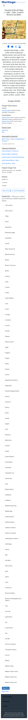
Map (3, 132)
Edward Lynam (6, 121)
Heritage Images (7, 696)
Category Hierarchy (9, 148)
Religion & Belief (6, 154)
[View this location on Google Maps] (8, 141)
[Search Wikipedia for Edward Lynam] (13, 123)
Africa (8, 139)
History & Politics (6, 163)
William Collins (6, 117)
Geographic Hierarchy (10, 136)
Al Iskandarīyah (19, 139)
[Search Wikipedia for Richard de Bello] (16, 112)
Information (6, 701)
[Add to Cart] (12, 46)
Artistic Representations (8, 160)
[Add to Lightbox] (8, 46)
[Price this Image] (16, 46)
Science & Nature (6, 151)
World (3, 139)
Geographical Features (18, 157)
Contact (5, 706)
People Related (6, 115)
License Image (18, 190)
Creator (4, 108)
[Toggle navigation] (4, 5)
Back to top (5, 691)
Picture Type (6, 127)
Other (13, 163)
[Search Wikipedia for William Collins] (23, 119)
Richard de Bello (6, 110)
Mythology (15, 154)
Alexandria (4, 140)
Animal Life (15, 151)
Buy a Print (6, 190)
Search (5, 688)
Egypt (12, 139)
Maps (17, 160)
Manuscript (5, 130)
